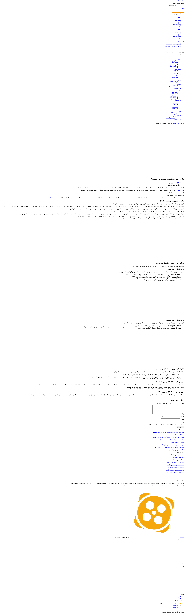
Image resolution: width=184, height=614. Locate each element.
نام (183, 416)
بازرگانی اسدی (180, 123)
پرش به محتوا (181, 0)
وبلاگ (174, 123)
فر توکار (179, 17)
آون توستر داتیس (174, 81)
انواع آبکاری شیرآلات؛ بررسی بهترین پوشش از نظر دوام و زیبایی (169, 434)
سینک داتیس (175, 75)
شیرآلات (179, 84)
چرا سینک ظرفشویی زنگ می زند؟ (176, 449)
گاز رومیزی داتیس (174, 66)
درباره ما (179, 26)
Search (182, 52)
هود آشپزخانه (178, 20)
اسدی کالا (52, 197)
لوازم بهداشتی (177, 88)
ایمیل (182, 419)
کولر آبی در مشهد (177, 24)
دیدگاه (182, 414)
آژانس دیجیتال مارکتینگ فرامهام (170, 612)
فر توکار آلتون (175, 60)
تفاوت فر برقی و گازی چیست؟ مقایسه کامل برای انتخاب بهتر (169, 447)
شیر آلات (179, 22)
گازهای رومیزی (180, 190)
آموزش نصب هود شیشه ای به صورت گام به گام (172, 444)
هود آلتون (176, 70)
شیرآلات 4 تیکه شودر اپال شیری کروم (175, 470)
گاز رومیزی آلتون (174, 65)
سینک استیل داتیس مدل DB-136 (176, 454)
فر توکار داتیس (174, 62)
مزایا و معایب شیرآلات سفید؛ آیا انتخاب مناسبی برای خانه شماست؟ (168, 439)
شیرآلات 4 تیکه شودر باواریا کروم (176, 467)
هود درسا (176, 73)
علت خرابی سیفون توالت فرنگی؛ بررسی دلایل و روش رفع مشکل (168, 432)
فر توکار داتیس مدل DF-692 (177, 460)
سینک (179, 21)
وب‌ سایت (181, 421)
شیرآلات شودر (174, 85)
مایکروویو (176, 82)
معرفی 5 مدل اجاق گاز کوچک (177, 442)
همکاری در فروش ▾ (178, 14)
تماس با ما (178, 25)
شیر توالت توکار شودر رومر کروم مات (175, 462)
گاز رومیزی (178, 18)
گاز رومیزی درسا (174, 67)
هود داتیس (175, 71)
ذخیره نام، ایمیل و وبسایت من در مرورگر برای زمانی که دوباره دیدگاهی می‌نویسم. (162, 424)
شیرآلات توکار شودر (170, 86)
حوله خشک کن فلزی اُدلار (178, 457)
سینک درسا (175, 78)
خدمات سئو (181, 612)
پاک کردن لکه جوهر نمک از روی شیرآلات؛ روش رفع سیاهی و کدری (168, 437)
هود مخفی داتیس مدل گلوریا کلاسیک (175, 465)
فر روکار (179, 80)
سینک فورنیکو (175, 77)
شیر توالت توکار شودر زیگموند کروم (175, 472)
